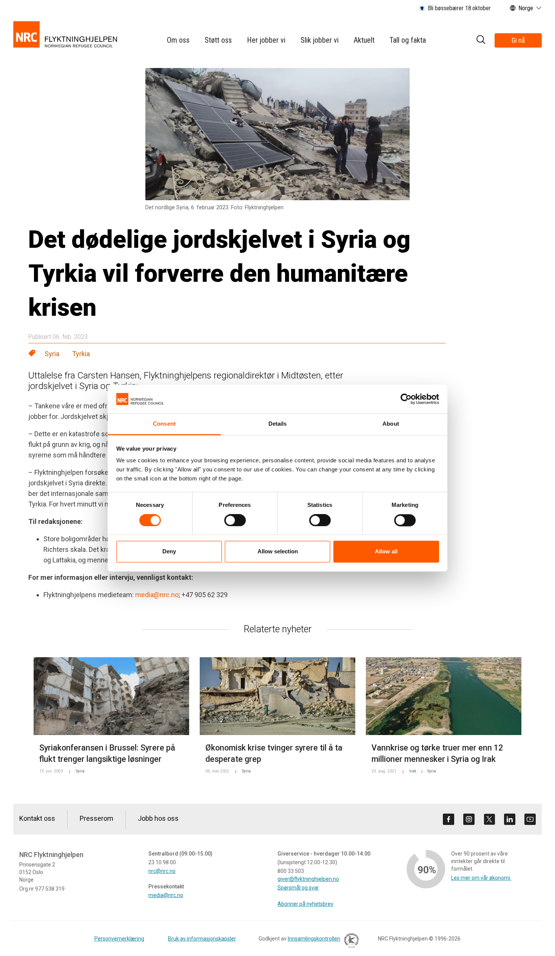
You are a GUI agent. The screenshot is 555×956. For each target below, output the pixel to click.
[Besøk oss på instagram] (469, 819)
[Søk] (481, 40)
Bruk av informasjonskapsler (202, 939)
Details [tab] (277, 424)
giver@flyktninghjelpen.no (308, 879)
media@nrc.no (157, 595)
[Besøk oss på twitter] (489, 819)
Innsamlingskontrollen (314, 939)
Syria (52, 354)
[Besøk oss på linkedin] (509, 819)
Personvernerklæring (119, 939)
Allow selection (277, 551)
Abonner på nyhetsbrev (305, 904)
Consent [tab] (164, 424)
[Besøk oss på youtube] (530, 819)
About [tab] (390, 424)
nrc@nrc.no (162, 871)
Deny (169, 551)
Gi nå (518, 40)
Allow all (386, 551)
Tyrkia (81, 354)
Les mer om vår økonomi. (481, 878)
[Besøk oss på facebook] (448, 819)
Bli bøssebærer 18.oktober (459, 8)
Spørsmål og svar (298, 888)
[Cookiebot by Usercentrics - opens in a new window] (406, 399)
